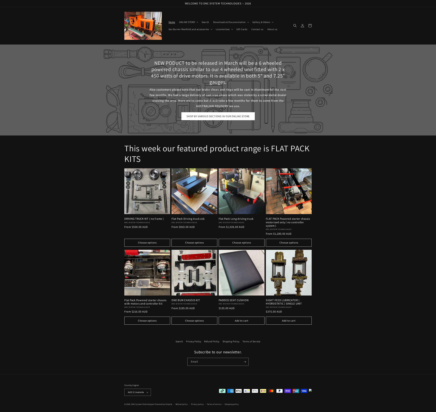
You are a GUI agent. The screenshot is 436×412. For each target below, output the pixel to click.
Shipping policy (232, 404)
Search (179, 341)
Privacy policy (197, 404)
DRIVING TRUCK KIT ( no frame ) (144, 218)
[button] (188, 22)
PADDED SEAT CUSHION (233, 300)
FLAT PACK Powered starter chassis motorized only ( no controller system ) (288, 222)
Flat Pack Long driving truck (236, 218)
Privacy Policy (193, 341)
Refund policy (182, 404)
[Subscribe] (244, 362)
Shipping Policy (231, 341)
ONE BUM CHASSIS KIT (186, 300)
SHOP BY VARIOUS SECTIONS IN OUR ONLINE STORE (218, 116)
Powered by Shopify (163, 404)
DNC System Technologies (142, 404)
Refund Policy (211, 341)
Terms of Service (251, 341)
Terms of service (214, 404)
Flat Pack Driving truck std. (188, 218)
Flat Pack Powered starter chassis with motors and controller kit (145, 301)
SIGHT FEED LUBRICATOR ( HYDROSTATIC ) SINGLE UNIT (284, 301)
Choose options (147, 242)
